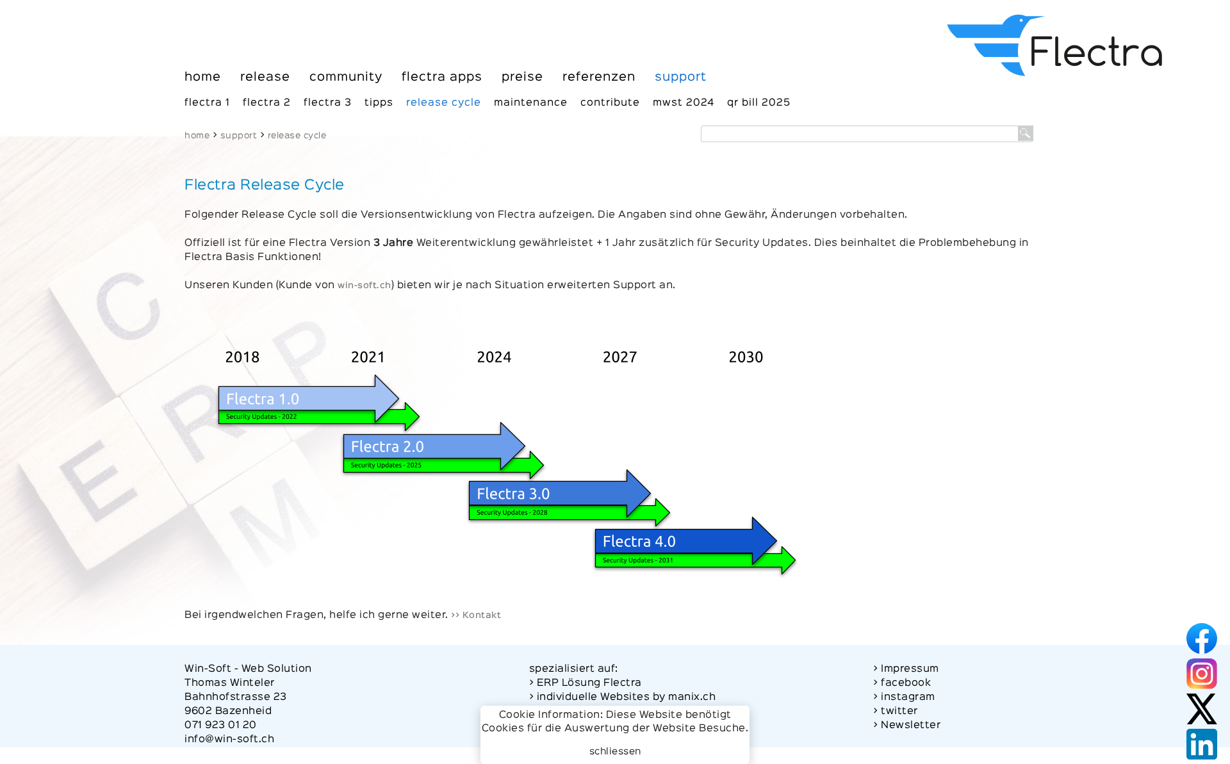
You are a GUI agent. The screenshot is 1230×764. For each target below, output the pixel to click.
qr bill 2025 (759, 103)
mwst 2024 (683, 103)
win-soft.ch (364, 285)
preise (522, 77)
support (681, 77)
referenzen (599, 77)
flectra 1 (207, 103)
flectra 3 (328, 103)
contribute (610, 103)
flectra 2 (267, 103)
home (202, 77)
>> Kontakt (476, 615)
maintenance (531, 103)
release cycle (443, 103)
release (265, 77)
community (345, 77)
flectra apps (442, 77)
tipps (379, 103)
